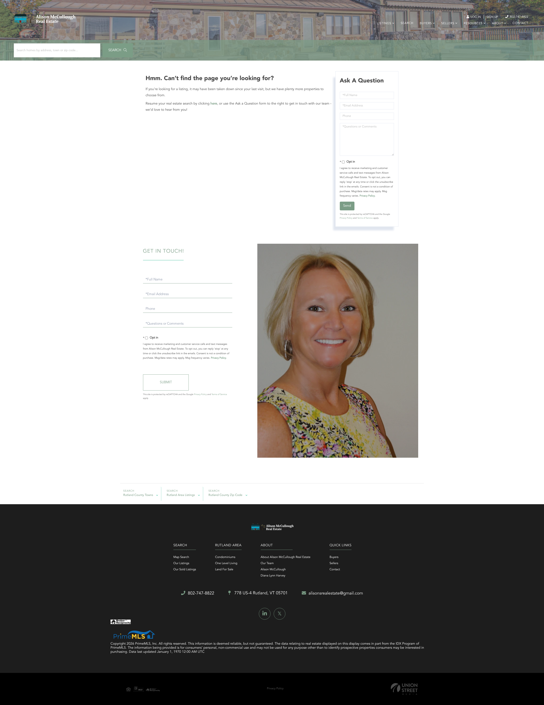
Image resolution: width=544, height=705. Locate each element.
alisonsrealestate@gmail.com (336, 593)
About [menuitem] (497, 23)
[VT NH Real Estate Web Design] (404, 689)
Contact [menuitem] (520, 23)
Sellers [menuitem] (447, 23)
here (213, 103)
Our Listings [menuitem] (181, 563)
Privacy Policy (367, 196)
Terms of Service (365, 218)
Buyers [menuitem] (426, 23)
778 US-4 (260, 593)
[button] (117, 50)
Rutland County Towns (138, 495)
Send (347, 206)
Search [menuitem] (407, 23)
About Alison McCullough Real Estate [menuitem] (285, 557)
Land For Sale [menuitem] (224, 569)
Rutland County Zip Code (225, 495)
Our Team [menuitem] (267, 563)
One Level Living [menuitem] (226, 563)
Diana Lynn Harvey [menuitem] (273, 575)
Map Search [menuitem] (181, 557)
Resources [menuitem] (473, 23)
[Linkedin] (265, 614)
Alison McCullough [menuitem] (273, 569)
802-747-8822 (518, 17)
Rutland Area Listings (181, 495)
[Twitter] (279, 614)
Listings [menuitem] (384, 23)
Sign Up (492, 17)
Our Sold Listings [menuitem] (184, 569)
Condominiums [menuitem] (225, 557)
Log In (475, 17)
